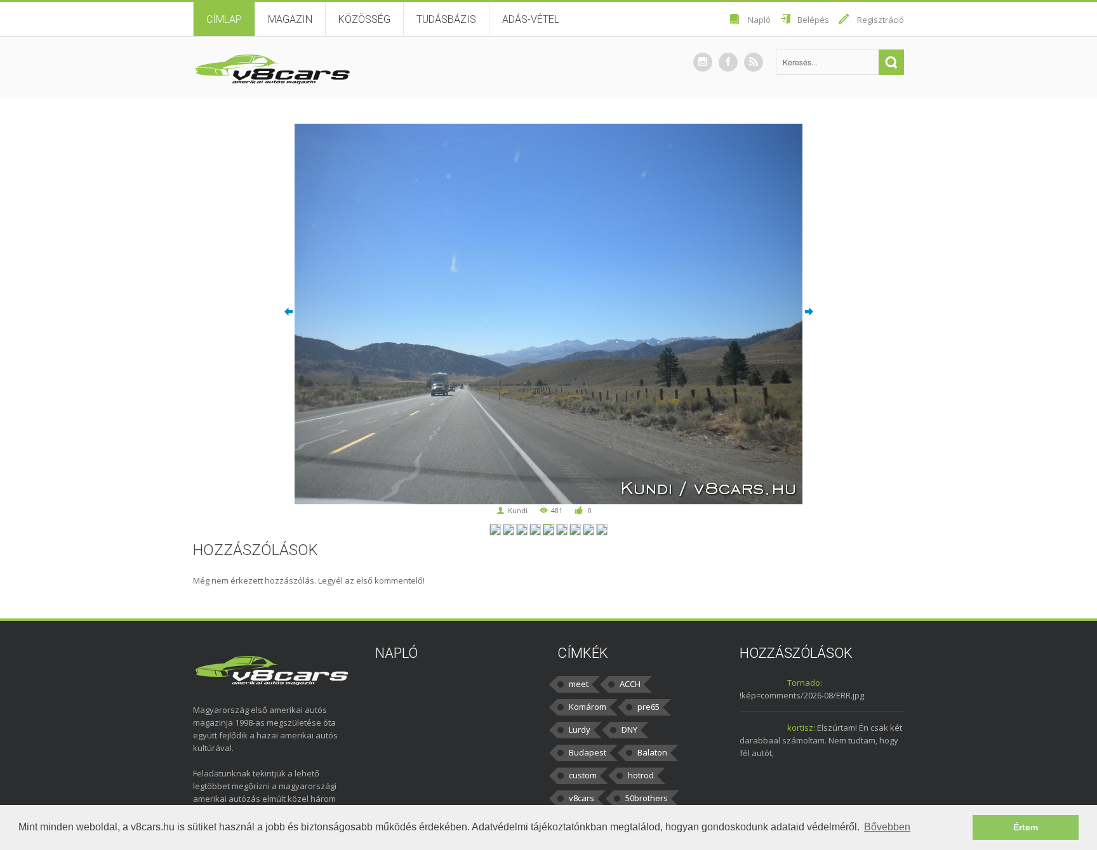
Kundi (518, 510)
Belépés (813, 19)
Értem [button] (1025, 827)
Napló (759, 19)
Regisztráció (880, 19)
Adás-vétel (530, 19)
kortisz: (801, 727)
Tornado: (804, 682)
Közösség (364, 19)
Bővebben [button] (887, 826)
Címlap (224, 19)
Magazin (290, 19)
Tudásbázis (446, 19)
